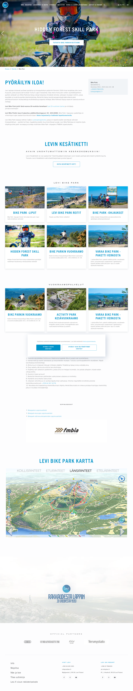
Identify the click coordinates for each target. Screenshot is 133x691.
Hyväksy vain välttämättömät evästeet (79, 347)
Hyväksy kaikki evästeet (48, 347)
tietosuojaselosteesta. (89, 341)
